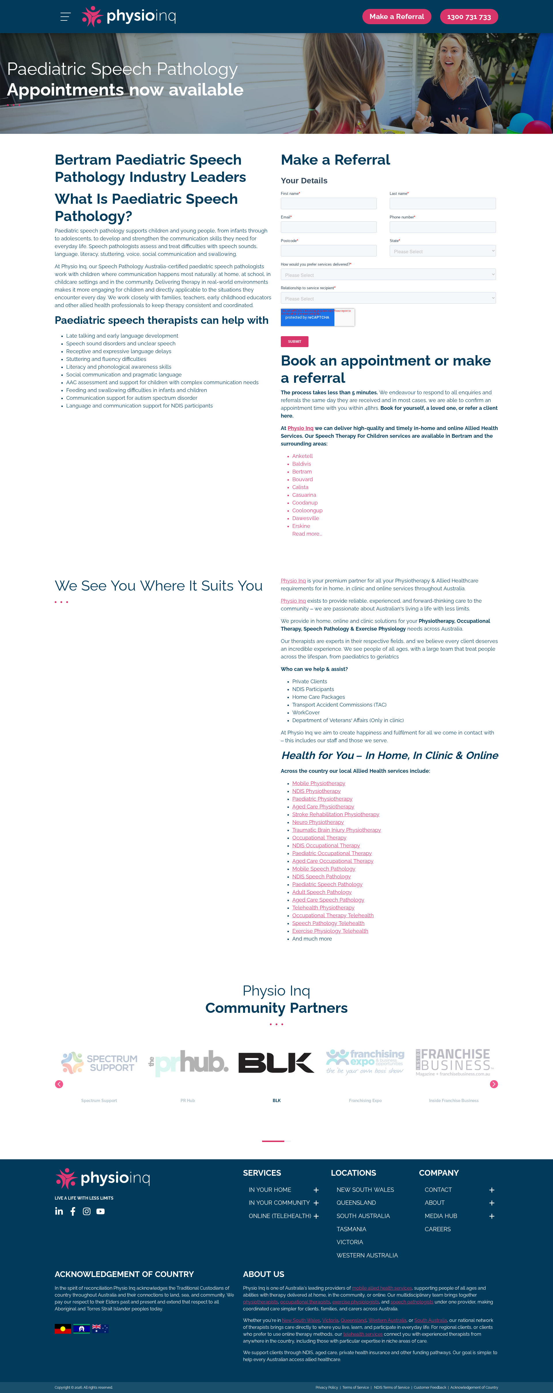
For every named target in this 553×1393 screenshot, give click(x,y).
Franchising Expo (276, 1100)
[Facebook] (73, 1211)
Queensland (356, 1203)
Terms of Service (355, 1388)
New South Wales (365, 1190)
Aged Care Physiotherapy (323, 807)
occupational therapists (305, 1301)
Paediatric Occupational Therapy (332, 853)
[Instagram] (86, 1211)
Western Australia (367, 1255)
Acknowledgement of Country (474, 1388)
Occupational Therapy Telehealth (333, 915)
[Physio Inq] (129, 16)
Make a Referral (397, 16)
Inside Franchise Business (365, 1100)
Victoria (350, 1242)
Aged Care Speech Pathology (328, 900)
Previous (59, 1084)
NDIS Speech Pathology (321, 877)
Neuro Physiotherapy (318, 822)
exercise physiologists (355, 1301)
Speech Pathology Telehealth (328, 923)
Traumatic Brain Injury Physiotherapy (336, 830)
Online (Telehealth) (280, 1216)
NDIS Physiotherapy (316, 791)
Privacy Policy (327, 1388)
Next (494, 1084)
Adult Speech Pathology (322, 892)
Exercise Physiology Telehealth (330, 931)
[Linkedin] (59, 1211)
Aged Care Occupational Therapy (333, 861)
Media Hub (441, 1216)
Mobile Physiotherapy (318, 783)
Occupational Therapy (319, 838)
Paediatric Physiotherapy (322, 799)
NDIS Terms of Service (391, 1388)
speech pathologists (412, 1301)
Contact (438, 1190)
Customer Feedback (430, 1388)
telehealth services (363, 1334)
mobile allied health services (382, 1288)
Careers (438, 1229)
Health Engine (454, 1100)
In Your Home (270, 1190)
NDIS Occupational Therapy (326, 845)
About (435, 1203)
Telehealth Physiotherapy (323, 908)
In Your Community (279, 1203)
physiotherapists (260, 1301)
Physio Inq (300, 428)
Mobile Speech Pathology (323, 869)
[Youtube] (100, 1211)
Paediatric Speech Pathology (327, 884)
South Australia (363, 1216)
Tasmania (351, 1229)
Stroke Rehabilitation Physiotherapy (335, 814)
